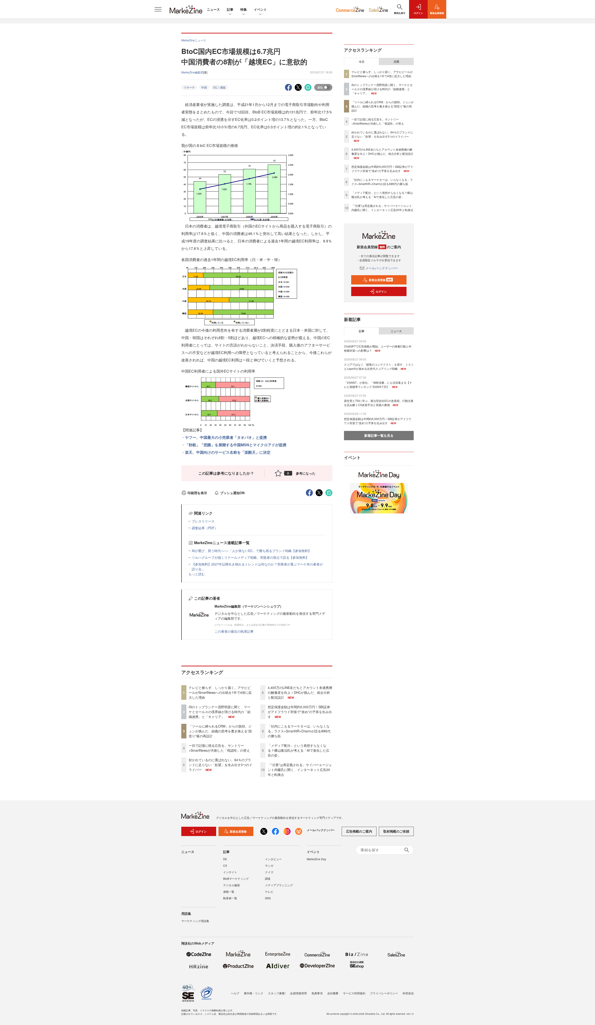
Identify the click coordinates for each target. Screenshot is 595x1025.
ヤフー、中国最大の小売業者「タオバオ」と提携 (226, 437)
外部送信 (408, 993)
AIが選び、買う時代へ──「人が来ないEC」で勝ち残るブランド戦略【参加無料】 (251, 550)
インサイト (230, 872)
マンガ (269, 865)
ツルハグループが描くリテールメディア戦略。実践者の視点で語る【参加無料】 (250, 557)
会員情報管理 (298, 993)
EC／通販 (219, 87)
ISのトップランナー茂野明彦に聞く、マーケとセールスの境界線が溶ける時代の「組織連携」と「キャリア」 (220, 711)
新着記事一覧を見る (378, 435)
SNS (268, 898)
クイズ (269, 872)
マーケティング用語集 (195, 921)
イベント (260, 9)
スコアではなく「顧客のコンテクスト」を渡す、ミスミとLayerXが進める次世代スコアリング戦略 (379, 366)
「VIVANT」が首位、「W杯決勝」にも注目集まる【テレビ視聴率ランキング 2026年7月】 (378, 384)
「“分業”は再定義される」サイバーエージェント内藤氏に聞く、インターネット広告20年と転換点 (300, 769)
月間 (396, 62)
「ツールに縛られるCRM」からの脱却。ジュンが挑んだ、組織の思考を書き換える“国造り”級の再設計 (220, 731)
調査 (268, 878)
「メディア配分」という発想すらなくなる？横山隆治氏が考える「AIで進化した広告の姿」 (298, 750)
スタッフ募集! (276, 993)
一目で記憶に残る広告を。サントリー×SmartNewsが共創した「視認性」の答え (219, 748)
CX (225, 865)
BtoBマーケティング (236, 878)
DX (225, 859)
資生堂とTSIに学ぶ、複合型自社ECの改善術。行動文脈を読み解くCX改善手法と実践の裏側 (378, 403)
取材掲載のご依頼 (396, 831)
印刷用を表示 (197, 492)
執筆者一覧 (230, 898)
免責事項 (317, 993)
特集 (243, 9)
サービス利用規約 (354, 993)
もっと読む (196, 574)
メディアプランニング (279, 885)
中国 (204, 87)
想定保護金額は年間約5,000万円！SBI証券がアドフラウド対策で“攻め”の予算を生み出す (300, 711)
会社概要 (332, 993)
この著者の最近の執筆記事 (234, 631)
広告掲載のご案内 (359, 831)
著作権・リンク (253, 993)
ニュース (213, 9)
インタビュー (273, 859)
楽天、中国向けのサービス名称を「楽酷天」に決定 (228, 452)
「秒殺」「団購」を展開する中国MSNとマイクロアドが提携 (235, 444)
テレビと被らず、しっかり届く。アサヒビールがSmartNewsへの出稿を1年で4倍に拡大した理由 (220, 692)
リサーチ (189, 87)
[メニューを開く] (158, 9)
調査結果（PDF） (205, 528)
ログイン (381, 291)
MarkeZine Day (316, 859)
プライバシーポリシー (384, 993)
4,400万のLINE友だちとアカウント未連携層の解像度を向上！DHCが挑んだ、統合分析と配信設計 (300, 692)
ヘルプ (235, 993)
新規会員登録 (380, 280)
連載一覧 (228, 891)
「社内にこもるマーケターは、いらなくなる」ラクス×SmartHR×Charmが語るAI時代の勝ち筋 (299, 731)
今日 (361, 62)
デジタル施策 (231, 885)
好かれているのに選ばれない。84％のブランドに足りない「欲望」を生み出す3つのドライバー (220, 764)
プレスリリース (203, 521)
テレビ (269, 891)
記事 (230, 9)
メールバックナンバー (381, 268)
